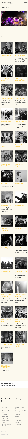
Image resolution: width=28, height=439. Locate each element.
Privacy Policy (18, 424)
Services (4, 407)
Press (3, 422)
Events (17, 416)
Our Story (17, 414)
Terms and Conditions (5, 417)
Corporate (4, 414)
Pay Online (18, 420)
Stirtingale (6, 434)
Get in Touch (5, 420)
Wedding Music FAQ (20, 411)
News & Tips (18, 422)
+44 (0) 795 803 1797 (8, 383)
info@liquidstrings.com (8, 385)
